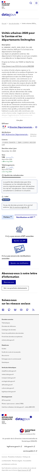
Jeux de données (14, 23)
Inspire (6, 200)
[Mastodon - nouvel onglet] (9, 310)
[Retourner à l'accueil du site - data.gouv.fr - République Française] (23, 419)
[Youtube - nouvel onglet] (21, 310)
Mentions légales (17, 461)
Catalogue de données (9, 330)
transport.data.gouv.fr (9, 378)
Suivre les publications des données (13, 333)
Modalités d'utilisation (15, 457)
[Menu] (36, 3)
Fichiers (7, 217)
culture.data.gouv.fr (8, 388)
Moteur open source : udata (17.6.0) (12, 404)
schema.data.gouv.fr (8, 340)
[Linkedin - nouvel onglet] (3, 310)
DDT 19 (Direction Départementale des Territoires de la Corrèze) (15, 134)
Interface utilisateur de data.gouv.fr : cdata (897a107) (18, 407)
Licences (4, 457)
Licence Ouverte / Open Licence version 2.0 (19, 143)
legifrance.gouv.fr (13, 446)
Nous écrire (5, 355)
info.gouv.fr (28, 446)
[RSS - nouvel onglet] (33, 310)
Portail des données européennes (12, 337)
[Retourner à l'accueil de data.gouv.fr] (10, 14)
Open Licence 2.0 (23, 470)
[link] (19, 241)
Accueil (4, 23)
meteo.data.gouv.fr (8, 374)
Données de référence (9, 326)
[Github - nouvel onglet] (27, 310)
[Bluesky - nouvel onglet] (15, 310)
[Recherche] (31, 3)
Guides (4, 349)
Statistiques (5, 362)
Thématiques (6, 323)
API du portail (6, 400)
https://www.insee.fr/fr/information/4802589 (18, 66)
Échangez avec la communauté (11, 359)
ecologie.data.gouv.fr (8, 381)
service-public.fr (29, 451)
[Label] (2, 196)
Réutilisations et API (25, 217)
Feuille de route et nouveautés (11, 352)
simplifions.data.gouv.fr (9, 371)
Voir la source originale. (18, 207)
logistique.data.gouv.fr (9, 392)
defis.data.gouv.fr (7, 385)
